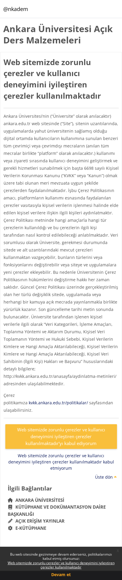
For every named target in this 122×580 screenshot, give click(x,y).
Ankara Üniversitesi (38, 500)
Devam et (61, 574)
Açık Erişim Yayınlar (39, 521)
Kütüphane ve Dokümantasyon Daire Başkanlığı (57, 510)
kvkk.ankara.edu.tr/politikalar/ (58, 402)
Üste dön (104, 477)
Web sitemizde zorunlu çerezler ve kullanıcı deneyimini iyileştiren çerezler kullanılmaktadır (61, 565)
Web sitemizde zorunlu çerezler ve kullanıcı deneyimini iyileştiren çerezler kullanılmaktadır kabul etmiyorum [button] (61, 462)
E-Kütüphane (29, 528)
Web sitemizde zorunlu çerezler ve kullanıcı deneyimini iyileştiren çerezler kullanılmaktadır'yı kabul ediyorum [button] (61, 436)
